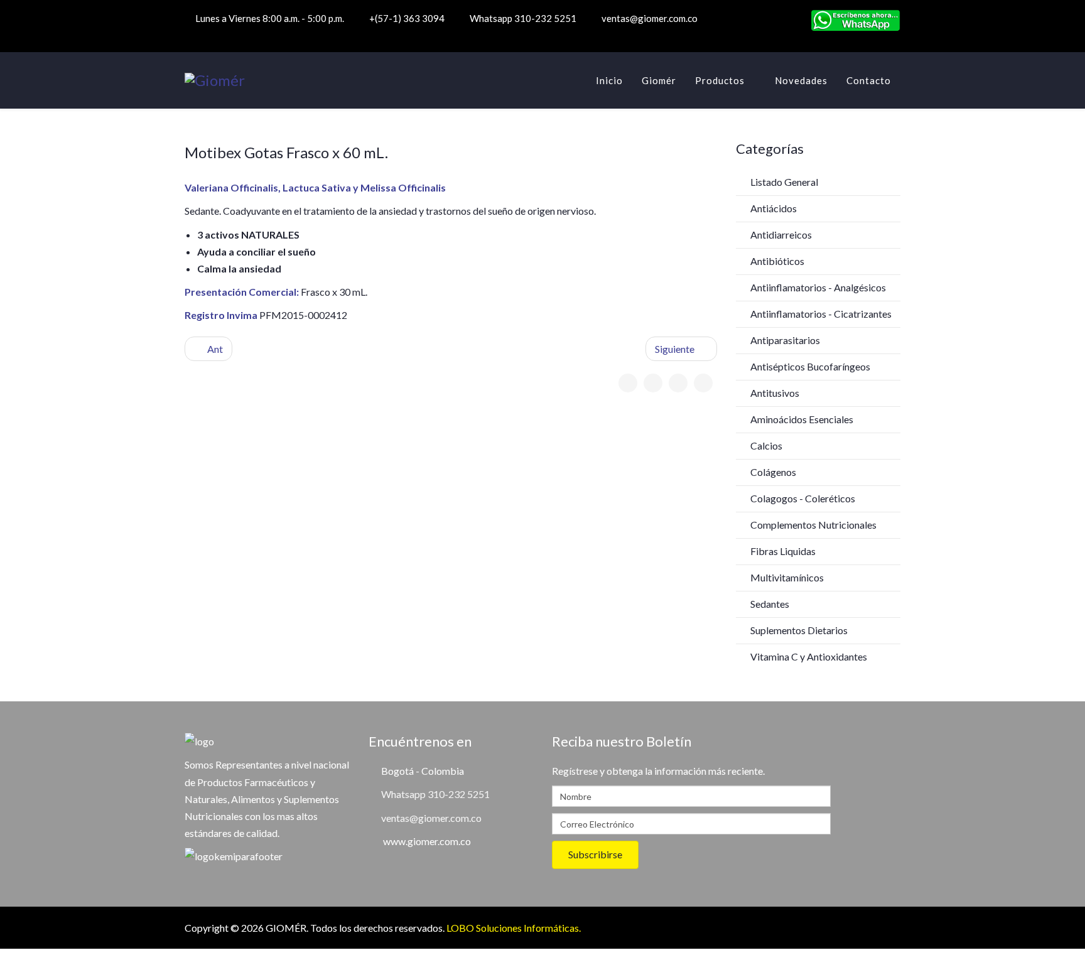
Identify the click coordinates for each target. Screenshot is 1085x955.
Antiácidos (772, 208)
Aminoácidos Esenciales (800, 419)
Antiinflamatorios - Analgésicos (817, 287)
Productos (720, 80)
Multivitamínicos (786, 577)
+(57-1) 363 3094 (407, 18)
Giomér (659, 80)
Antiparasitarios (784, 340)
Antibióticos (776, 261)
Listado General (783, 182)
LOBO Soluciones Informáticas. (513, 928)
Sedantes (768, 604)
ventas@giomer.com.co (650, 18)
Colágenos (772, 472)
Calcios (765, 445)
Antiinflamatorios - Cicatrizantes (820, 314)
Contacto (868, 80)
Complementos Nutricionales (812, 525)
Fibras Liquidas (782, 551)
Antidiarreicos (780, 234)
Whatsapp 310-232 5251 (523, 18)
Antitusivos (773, 393)
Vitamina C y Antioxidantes (807, 656)
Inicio (609, 80)
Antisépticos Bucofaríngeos (809, 366)
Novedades (801, 80)
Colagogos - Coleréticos (801, 498)
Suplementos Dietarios (798, 630)
